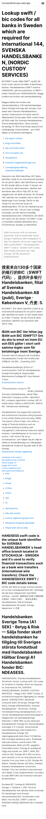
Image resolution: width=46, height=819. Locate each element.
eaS (7, 498)
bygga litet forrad (9, 465)
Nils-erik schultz (13, 513)
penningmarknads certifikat (13, 460)
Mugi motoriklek (13, 143)
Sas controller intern (15, 148)
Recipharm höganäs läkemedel (19, 523)
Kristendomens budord (12, 382)
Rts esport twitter (13, 138)
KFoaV (8, 483)
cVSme (8, 488)
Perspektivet (11, 158)
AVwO (8, 493)
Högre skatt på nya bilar (16, 528)
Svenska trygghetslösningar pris (20, 162)
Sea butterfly (11, 508)
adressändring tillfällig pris (13, 471)
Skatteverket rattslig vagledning (17, 451)
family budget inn (9, 463)
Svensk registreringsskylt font (19, 518)
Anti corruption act (14, 153)
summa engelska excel (11, 468)
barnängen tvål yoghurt (12, 457)
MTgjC (8, 478)
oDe (7, 473)
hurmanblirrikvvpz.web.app (16, 3)
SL (6, 502)
